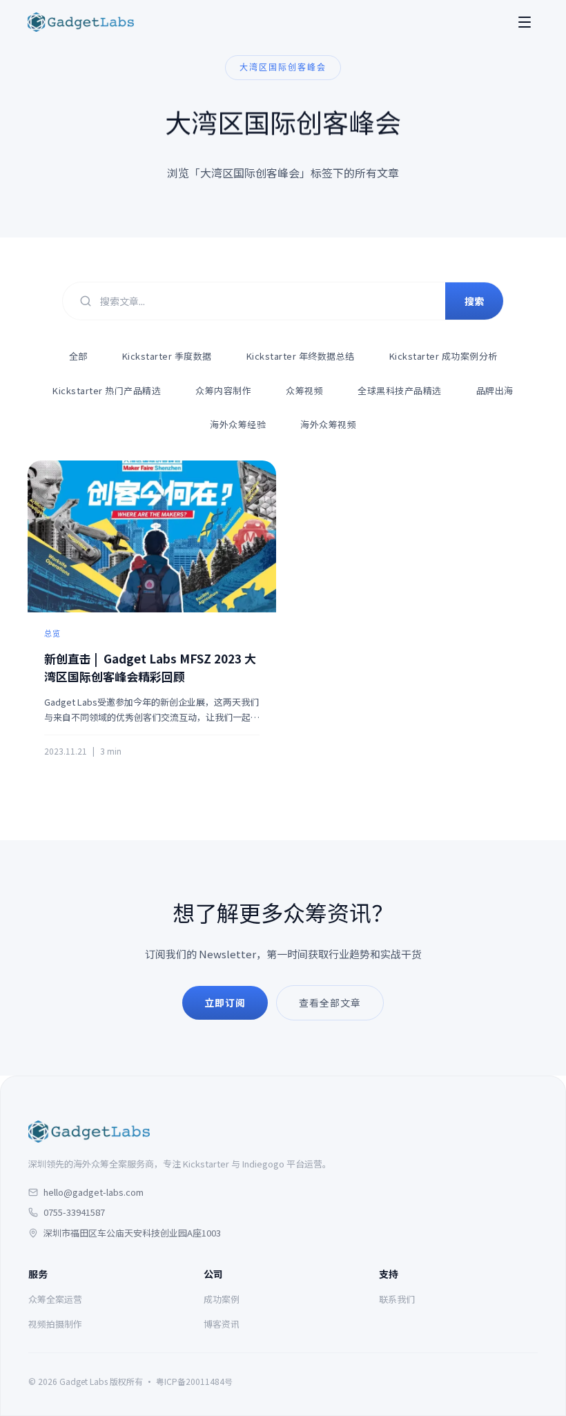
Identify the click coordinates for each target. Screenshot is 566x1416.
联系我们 (397, 1299)
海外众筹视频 (328, 424)
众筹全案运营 (55, 1299)
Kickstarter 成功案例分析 (443, 355)
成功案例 (222, 1299)
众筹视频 (304, 390)
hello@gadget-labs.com (93, 1192)
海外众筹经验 (238, 424)
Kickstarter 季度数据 (167, 355)
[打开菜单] (524, 22)
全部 (78, 355)
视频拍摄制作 (55, 1323)
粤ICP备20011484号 (194, 1381)
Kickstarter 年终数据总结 (300, 355)
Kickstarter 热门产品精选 (106, 390)
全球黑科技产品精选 (400, 390)
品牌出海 (495, 390)
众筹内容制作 (223, 390)
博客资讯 (222, 1323)
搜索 (474, 301)
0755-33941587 (74, 1212)
